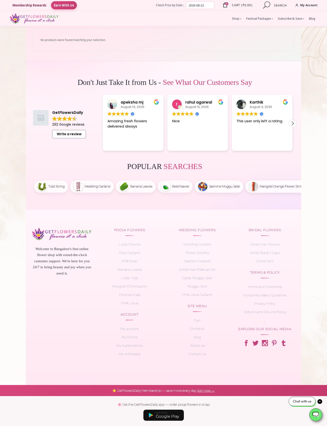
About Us (197, 345)
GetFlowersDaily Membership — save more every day (163, 390)
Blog (312, 18)
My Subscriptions (129, 345)
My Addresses (129, 354)
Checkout (197, 329)
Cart (197, 320)
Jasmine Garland (197, 261)
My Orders (130, 337)
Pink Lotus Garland (197, 294)
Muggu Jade (197, 286)
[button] (292, 123)
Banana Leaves (129, 269)
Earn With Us (64, 5)
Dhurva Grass (129, 294)
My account (129, 329)
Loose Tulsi (129, 278)
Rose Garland (129, 253)
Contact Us (197, 354)
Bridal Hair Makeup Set (197, 269)
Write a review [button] (69, 134)
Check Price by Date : (170, 5)
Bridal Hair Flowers (265, 244)
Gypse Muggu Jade (197, 278)
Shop (236, 18)
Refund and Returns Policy (265, 312)
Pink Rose (129, 261)
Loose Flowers (130, 244)
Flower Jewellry (197, 253)
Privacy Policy (265, 303)
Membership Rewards (29, 5)
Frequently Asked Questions (265, 295)
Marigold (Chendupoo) (129, 286)
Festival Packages (259, 18)
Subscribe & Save (291, 18)
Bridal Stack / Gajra (265, 253)
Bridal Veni (265, 261)
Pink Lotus (129, 303)
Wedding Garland (197, 244)
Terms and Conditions (265, 287)
